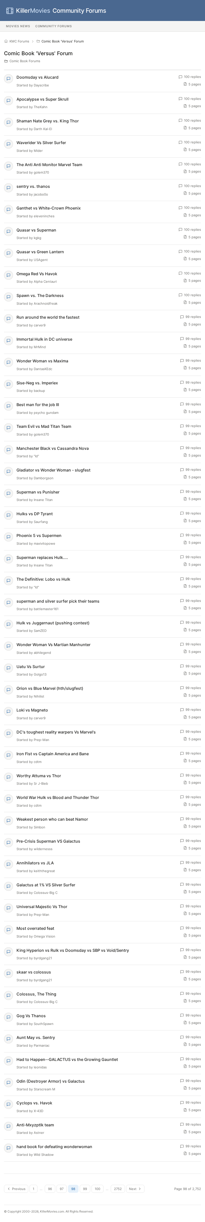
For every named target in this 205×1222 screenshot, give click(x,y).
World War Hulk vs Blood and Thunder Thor (57, 797)
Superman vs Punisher (38, 491)
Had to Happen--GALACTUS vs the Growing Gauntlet (67, 1059)
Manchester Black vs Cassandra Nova (52, 448)
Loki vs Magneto (32, 710)
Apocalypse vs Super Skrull (42, 99)
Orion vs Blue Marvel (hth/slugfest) (49, 688)
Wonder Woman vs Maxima (42, 360)
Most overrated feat (35, 928)
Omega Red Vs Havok (36, 273)
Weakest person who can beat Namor (52, 819)
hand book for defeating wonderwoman (54, 1146)
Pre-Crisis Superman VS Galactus (48, 841)
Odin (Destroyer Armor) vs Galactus (50, 1081)
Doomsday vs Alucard (37, 77)
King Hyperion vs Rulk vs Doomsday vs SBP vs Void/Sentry (72, 950)
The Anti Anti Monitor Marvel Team (49, 164)
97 (62, 1189)
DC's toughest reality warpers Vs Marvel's (56, 732)
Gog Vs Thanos (31, 1015)
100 (97, 1189)
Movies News (18, 26)
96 (50, 1189)
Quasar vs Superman (36, 230)
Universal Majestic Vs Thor (41, 906)
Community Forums (61, 10)
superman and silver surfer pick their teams (58, 601)
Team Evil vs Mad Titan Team (43, 426)
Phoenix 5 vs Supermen (39, 535)
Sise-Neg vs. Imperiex (37, 382)
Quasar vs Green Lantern (40, 251)
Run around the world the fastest (48, 317)
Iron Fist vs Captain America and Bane (52, 753)
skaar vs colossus (33, 972)
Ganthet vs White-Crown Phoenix (48, 208)
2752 (118, 1189)
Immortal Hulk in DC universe (44, 339)
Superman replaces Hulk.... (42, 557)
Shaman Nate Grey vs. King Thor (47, 120)
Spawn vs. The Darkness (40, 295)
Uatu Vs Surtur (30, 666)
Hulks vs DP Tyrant (34, 513)
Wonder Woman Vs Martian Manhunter (53, 644)
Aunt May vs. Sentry (35, 1037)
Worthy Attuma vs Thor (38, 775)
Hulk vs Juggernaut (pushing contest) (53, 622)
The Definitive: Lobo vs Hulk (43, 579)
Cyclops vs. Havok (34, 1102)
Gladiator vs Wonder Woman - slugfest (53, 470)
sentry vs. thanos (33, 186)
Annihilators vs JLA (35, 862)
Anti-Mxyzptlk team (35, 1124)
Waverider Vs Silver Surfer (41, 142)
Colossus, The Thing (36, 993)
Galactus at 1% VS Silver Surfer (45, 884)
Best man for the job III (37, 404)
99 (85, 1189)
